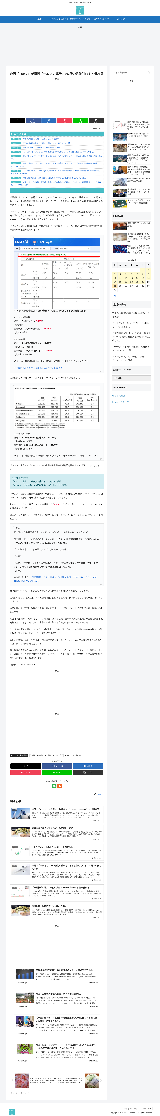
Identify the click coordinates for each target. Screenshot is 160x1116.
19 (126, 282)
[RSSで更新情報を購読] (59, 786)
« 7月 (114, 296)
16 (148, 278)
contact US (147, 1109)
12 (126, 278)
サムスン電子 (58, 755)
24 (114, 286)
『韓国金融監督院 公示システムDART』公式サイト (40, 368)
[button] (96, 120)
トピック (15, 755)
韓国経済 (25, 755)
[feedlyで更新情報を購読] (54, 786)
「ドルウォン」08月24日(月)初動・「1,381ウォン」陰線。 (129, 358)
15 (143, 278)
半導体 (48, 755)
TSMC (69, 755)
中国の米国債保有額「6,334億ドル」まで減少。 (130, 315)
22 (143, 282)
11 (120, 278)
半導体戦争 (77, 755)
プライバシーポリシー (132, 1109)
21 (137, 282)
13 (131, 278)
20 (131, 282)
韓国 (33, 755)
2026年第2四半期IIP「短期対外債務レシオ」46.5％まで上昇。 (131, 348)
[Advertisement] (80, 45)
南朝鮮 (40, 755)
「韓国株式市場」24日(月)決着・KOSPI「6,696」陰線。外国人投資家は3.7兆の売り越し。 (131, 337)
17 (114, 282)
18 (120, 282)
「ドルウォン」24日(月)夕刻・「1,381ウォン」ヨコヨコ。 (130, 325)
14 (137, 278)
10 (114, 278)
